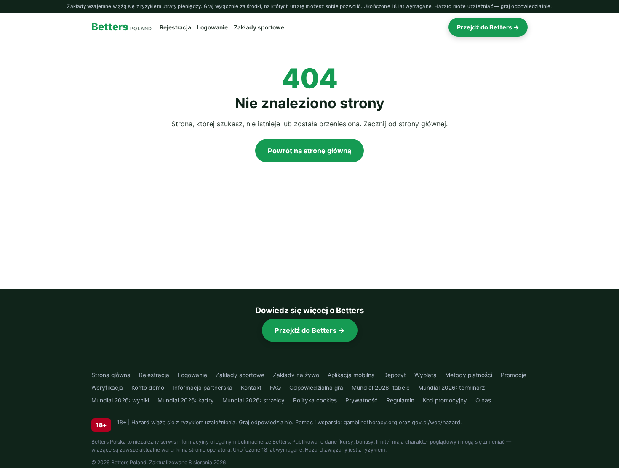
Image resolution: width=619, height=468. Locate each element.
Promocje (513, 375)
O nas (483, 400)
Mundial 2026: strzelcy (253, 400)
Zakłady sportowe (259, 27)
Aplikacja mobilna (351, 375)
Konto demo (147, 387)
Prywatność (361, 400)
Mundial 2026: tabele (381, 387)
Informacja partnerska (202, 387)
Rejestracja (175, 27)
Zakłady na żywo (296, 375)
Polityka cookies (315, 400)
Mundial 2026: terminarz (451, 387)
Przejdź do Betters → (488, 27)
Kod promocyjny (445, 400)
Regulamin (400, 400)
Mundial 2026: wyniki (120, 400)
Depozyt (394, 375)
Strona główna (111, 375)
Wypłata (425, 375)
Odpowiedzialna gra (316, 387)
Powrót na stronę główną (309, 150)
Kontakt (251, 387)
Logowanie (212, 27)
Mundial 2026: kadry (185, 400)
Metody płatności (468, 375)
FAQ (275, 387)
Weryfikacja (107, 387)
